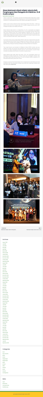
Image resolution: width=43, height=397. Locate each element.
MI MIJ (4, 362)
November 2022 (5, 316)
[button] (16, 2)
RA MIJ (4, 369)
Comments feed (6, 385)
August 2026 (5, 242)
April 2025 (4, 270)
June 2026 (4, 245)
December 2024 (6, 275)
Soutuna (4, 371)
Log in (4, 381)
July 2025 (4, 264)
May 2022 (4, 327)
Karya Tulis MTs (5, 353)
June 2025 (4, 266)
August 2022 (5, 322)
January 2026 (5, 254)
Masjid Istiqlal (5, 358)
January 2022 (5, 334)
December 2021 (5, 335)
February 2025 (5, 273)
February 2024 (5, 292)
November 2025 (6, 257)
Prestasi (4, 367)
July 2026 (4, 244)
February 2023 (5, 313)
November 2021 (5, 337)
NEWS (4, 365)
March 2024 (5, 290)
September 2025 (6, 261)
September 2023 (6, 301)
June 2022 (4, 325)
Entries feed (5, 383)
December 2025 (6, 256)
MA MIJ (4, 357)
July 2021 (4, 341)
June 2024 (4, 285)
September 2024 (6, 280)
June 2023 (4, 306)
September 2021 (6, 339)
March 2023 (5, 311)
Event (4, 351)
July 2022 (4, 323)
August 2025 (5, 263)
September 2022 (6, 320)
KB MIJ (4, 355)
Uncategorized (5, 372)
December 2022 (5, 315)
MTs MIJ (4, 364)
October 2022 (5, 318)
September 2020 (6, 342)
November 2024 (6, 277)
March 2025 (5, 271)
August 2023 (5, 303)
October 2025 (5, 259)
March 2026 (5, 250)
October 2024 (5, 278)
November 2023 (6, 297)
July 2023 (4, 304)
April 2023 (4, 309)
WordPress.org (5, 387)
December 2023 (6, 296)
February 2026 (5, 252)
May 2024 (4, 287)
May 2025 (4, 268)
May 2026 (4, 247)
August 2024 (5, 282)
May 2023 (4, 308)
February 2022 (5, 332)
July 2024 (4, 283)
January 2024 (5, 294)
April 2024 (4, 289)
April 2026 (4, 249)
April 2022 (4, 329)
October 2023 (5, 299)
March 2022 (5, 330)
